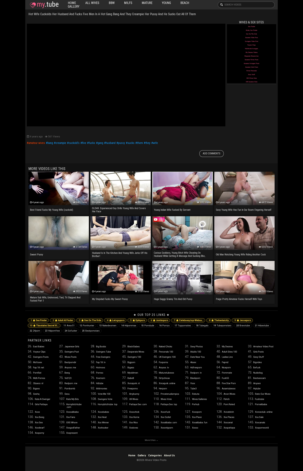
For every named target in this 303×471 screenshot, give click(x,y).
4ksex (193, 362)
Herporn (163, 388)
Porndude (147, 325)
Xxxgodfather (73, 427)
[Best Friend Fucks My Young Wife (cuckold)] (58, 188)
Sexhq (36, 394)
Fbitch (227, 399)
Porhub (195, 404)
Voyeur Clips (251, 45)
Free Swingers (103, 357)
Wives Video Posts (44, 5)
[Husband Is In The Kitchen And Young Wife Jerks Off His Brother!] (120, 233)
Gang (100, 143)
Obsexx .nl (38, 383)
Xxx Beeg (39, 417)
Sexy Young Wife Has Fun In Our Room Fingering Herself (243, 209)
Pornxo (99, 372)
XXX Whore (71, 422)
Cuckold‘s (74, 143)
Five (84, 143)
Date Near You (197, 357)
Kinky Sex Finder (251, 30)
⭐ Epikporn (137, 320)
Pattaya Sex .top (169, 404)
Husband (111, 143)
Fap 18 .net (38, 367)
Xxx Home (134, 417)
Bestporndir (70, 362)
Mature (147, 3)
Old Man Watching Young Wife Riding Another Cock (241, 254)
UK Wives (133, 399)
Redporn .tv (196, 372)
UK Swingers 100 (167, 357)
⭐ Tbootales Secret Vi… (44, 325)
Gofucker (71, 330)
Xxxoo (195, 427)
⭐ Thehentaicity (219, 320)
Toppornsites (183, 325)
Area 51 (69, 325)
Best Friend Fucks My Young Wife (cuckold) (51, 209)
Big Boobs (101, 346)
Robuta (195, 394)
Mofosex (37, 362)
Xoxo (37, 412)
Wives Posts (71, 357)
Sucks (131, 143)
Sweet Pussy (36, 254)
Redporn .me (71, 383)
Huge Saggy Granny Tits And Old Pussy (173, 299)
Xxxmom (100, 378)
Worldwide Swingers (251, 48)
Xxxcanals (260, 422)
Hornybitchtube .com (74, 405)
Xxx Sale (259, 417)
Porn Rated (229, 404)
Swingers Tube (103, 351)
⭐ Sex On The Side (90, 320)
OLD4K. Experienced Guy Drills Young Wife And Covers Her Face (119, 210)
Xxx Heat (102, 417)
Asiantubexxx (228, 388)
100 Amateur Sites (251, 82)
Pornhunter (87, 325)
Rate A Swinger (42, 399)
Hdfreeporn (196, 367)
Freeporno (133, 388)
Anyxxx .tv (164, 367)
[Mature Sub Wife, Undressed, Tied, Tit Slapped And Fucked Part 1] (58, 277)
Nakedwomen (107, 325)
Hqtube (257, 388)
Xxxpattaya (229, 427)
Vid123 (68, 378)
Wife (155, 143)
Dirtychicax (164, 378)
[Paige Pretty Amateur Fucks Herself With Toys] (244, 277)
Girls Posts (258, 351)
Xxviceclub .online (264, 412)
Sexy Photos (196, 346)
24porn (35, 330)
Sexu (67, 394)
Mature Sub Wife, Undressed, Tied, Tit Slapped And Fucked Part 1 (55, 299)
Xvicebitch (229, 412)
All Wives (92, 3)
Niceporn (226, 367)
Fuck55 (225, 378)
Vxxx (192, 383)
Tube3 (193, 388)
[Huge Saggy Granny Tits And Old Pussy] (182, 277)
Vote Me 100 (104, 394)
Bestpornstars (91, 330)
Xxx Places (229, 417)
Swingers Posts (41, 357)
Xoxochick (134, 412)
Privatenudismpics (170, 394)
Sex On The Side (251, 34)
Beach (184, 3)
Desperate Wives (136, 351)
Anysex (257, 383)
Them (140, 143)
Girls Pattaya (41, 404)
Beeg (67, 372)
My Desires (227, 346)
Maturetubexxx (166, 372)
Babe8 (131, 378)
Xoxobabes (103, 412)
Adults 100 (195, 351)
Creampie (61, 143)
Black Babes (134, 346)
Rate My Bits (72, 399)
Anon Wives (229, 394)
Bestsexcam (259, 378)
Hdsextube (262, 325)
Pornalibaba (261, 404)
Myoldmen (133, 372)
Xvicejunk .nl (134, 383)
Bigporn (131, 362)
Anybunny (134, 394)
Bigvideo (257, 362)
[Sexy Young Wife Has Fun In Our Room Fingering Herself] (244, 188)
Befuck (256, 367)
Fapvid (225, 362)
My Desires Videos (252, 52)
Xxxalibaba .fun (199, 422)
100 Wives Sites (251, 78)
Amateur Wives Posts (251, 59)
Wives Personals (251, 71)
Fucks (92, 143)
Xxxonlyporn (167, 427)
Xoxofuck (165, 412)
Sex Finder (251, 26)
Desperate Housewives (251, 56)
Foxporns (163, 362)
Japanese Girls (72, 346)
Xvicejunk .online (167, 383)
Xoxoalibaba (72, 412)
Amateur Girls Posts (251, 67)
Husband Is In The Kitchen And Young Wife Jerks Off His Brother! (119, 254)
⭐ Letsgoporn (116, 320)
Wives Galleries (199, 399)
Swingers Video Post (251, 41)
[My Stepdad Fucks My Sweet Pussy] (120, 277)
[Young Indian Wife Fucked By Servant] (182, 188)
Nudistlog (258, 372)
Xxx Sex (39, 422)
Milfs (128, 3)
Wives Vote (166, 399)
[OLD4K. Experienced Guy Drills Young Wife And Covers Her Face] (120, 188)
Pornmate (227, 372)
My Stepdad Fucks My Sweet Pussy (110, 299)
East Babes (38, 346)
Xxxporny (39, 433)
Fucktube (259, 399)
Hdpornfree (52, 330)
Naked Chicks (165, 346)
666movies (101, 388)
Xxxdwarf (40, 427)
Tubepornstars (222, 325)
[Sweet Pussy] (58, 233)
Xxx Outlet (166, 417)
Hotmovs (100, 367)
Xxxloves (133, 427)
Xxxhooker (103, 427)
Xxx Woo (133, 422)
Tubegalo (202, 325)
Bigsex (36, 388)
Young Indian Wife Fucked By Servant (172, 209)
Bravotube (243, 325)
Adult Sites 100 (229, 351)
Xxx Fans (70, 417)
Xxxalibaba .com (169, 422)
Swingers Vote (105, 399)
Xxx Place (197, 417)
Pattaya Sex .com (138, 404)
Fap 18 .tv (101, 362)
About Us (169, 455)
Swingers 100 (134, 357)
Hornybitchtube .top (107, 404)
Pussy (121, 143)
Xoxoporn (197, 412)
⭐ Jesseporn (243, 320)
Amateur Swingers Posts (251, 63)
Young (166, 3)
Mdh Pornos (39, 378)
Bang (50, 143)
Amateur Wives (36, 143)
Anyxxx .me (70, 367)
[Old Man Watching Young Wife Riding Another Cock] (244, 233)
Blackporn (195, 378)
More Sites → (151, 440)
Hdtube (99, 383)
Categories (155, 455)
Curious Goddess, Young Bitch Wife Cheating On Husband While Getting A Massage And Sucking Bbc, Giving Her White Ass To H (179, 254)
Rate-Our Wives (262, 394)
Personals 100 (166, 351)
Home (72, 3)
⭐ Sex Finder (39, 320)
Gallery (73, 6)
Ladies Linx (227, 357)
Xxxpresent (72, 433)
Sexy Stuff (251, 74)
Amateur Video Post (251, 37)
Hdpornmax (128, 325)
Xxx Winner (103, 422)
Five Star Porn (229, 383)
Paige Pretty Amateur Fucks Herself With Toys (239, 299)
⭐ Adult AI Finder (63, 320)
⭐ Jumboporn (159, 320)
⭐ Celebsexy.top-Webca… (188, 320)
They (147, 143)
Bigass (131, 367)
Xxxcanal (228, 422)
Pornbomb (70, 388)
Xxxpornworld (262, 427)
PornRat (37, 372)
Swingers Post (72, 351)
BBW (112, 3)
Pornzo (164, 325)
